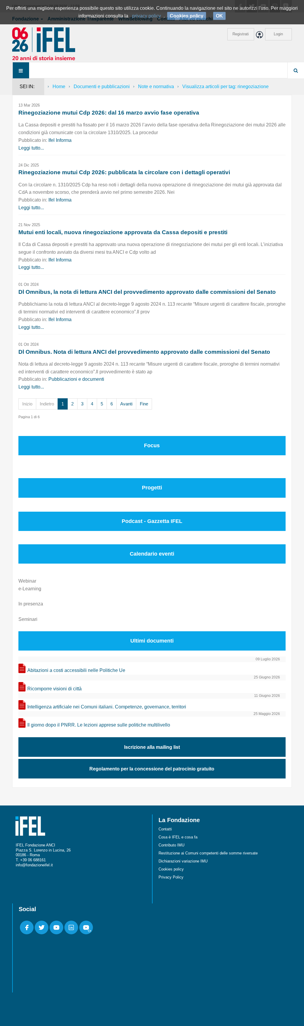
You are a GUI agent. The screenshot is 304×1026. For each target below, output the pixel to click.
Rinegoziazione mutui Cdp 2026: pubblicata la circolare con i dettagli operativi (124, 172)
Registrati (240, 34)
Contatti (165, 829)
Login (278, 34)
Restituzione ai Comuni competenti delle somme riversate (208, 853)
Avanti (126, 403)
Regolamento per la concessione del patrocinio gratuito (151, 768)
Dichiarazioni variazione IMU (183, 861)
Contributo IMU (171, 845)
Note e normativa (156, 86)
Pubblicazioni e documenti (76, 379)
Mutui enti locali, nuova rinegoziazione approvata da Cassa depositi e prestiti (122, 232)
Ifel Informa (60, 140)
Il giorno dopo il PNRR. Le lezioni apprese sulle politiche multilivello (98, 724)
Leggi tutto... (31, 147)
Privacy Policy (171, 877)
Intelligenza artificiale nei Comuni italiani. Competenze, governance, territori (106, 706)
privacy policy (146, 15)
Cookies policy (171, 869)
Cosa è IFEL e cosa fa (178, 837)
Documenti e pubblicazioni (102, 86)
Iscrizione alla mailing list (152, 747)
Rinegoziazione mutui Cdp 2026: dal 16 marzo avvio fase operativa (108, 113)
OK (219, 15)
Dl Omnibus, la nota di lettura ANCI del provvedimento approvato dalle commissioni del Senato (147, 292)
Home (59, 86)
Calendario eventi (152, 554)
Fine (144, 403)
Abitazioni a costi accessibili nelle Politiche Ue (76, 670)
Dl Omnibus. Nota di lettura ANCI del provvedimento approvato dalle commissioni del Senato (144, 352)
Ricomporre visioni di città (54, 688)
